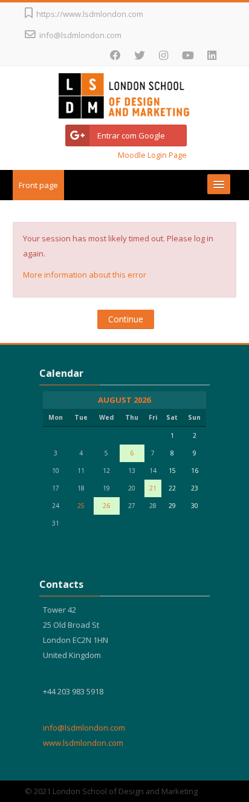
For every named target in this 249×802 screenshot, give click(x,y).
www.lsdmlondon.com (83, 742)
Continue (125, 319)
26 (106, 505)
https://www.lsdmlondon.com (89, 13)
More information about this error (84, 274)
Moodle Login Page (152, 155)
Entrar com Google (131, 135)
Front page (38, 185)
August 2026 (124, 400)
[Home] (124, 98)
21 (153, 488)
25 (81, 505)
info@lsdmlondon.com (80, 35)
